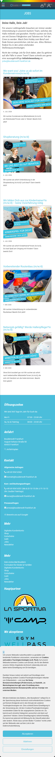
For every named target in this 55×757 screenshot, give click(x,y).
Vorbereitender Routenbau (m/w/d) (23, 266)
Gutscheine (9, 536)
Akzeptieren (27, 734)
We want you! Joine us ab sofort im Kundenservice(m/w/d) (22, 72)
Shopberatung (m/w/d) (16, 136)
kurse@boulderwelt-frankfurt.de (21, 496)
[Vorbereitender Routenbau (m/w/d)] (27, 286)
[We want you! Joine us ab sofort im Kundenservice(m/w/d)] (27, 93)
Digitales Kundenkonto (14, 530)
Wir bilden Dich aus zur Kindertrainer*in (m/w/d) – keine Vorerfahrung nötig (25, 201)
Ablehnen (27, 741)
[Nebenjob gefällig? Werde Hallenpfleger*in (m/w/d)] (27, 349)
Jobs (6, 542)
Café (6, 539)
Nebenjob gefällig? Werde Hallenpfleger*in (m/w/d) (27, 328)
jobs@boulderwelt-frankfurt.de (16, 61)
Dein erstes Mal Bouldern (15, 562)
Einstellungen (27, 749)
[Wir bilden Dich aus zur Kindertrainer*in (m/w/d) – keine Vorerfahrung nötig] (27, 222)
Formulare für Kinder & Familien (18, 565)
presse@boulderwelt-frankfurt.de (21, 508)
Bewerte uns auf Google (17, 515)
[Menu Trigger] (3, 5)
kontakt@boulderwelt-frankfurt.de (22, 477)
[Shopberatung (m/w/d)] (27, 156)
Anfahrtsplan (12, 449)
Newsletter (9, 545)
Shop (6, 533)
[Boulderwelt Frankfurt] (20, 5)
